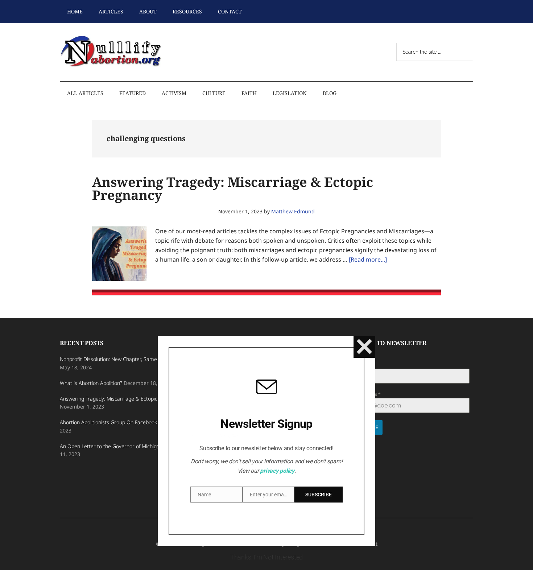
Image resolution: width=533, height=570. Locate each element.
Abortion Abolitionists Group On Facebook (108, 422)
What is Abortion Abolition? (91, 383)
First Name (360, 364)
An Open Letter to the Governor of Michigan (111, 446)
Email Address (363, 394)
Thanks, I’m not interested (266, 557)
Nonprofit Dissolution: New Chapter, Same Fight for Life (123, 359)
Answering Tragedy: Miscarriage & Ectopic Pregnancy (232, 188)
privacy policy (277, 470)
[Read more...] (368, 259)
